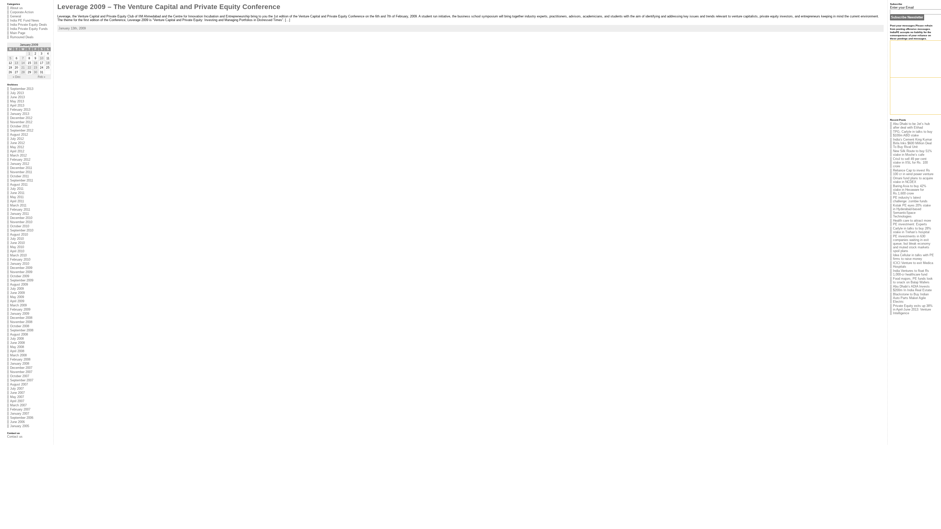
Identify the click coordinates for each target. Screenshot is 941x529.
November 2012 (21, 122)
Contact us (15, 436)
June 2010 (17, 243)
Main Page (17, 33)
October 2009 (19, 276)
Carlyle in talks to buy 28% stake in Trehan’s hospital (912, 230)
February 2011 (20, 209)
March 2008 (18, 355)
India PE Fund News (24, 20)
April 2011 (17, 201)
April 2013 (17, 105)
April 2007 (17, 401)
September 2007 (21, 380)
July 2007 (17, 388)
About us (16, 8)
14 (23, 62)
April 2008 (17, 351)
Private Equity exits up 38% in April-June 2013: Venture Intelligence (913, 309)
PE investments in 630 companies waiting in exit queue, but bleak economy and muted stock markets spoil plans (911, 243)
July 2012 (17, 139)
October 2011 (19, 176)
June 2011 (17, 193)
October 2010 (19, 226)
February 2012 (20, 159)
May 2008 (17, 347)
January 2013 (19, 114)
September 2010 (21, 230)
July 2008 (17, 338)
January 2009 (19, 313)
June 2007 (17, 393)
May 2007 (17, 397)
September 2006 (21, 418)
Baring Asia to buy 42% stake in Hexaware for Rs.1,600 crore (909, 189)
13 (16, 62)
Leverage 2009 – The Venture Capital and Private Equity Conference (168, 7)
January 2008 (19, 363)
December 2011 (21, 168)
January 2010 (19, 263)
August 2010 (19, 234)
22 (29, 67)
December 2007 (21, 368)
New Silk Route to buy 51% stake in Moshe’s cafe (912, 152)
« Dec (17, 76)
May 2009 (17, 297)
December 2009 (21, 268)
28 (23, 72)
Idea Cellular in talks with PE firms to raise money (913, 257)
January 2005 (19, 426)
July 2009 (17, 288)
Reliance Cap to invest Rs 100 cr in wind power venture (913, 172)
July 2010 (17, 238)
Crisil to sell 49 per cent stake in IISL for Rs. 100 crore (910, 162)
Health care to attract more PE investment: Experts (912, 222)
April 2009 (17, 301)
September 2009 (21, 280)
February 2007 (20, 409)
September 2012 (21, 130)
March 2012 (18, 155)
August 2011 (19, 184)
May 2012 (17, 147)
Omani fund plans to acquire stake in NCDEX (913, 180)
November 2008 (21, 322)
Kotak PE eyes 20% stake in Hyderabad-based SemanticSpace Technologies (912, 211)
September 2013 (21, 89)
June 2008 (17, 343)
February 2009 (20, 309)
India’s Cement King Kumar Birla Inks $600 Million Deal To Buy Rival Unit (912, 143)
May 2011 (17, 197)
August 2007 (19, 384)
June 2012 (17, 143)
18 (48, 62)
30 (35, 72)
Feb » (41, 76)
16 (35, 62)
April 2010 (17, 251)
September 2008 (21, 330)
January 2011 (19, 214)
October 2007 (19, 376)
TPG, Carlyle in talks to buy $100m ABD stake (912, 133)
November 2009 (21, 272)
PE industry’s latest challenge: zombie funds (910, 199)
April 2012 (17, 151)
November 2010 (21, 222)
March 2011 (18, 205)
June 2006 (17, 422)
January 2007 (19, 413)
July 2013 (17, 93)
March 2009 (18, 305)
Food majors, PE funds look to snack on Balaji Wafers (913, 280)
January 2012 (19, 164)
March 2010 (18, 255)
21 (23, 67)
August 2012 (19, 134)
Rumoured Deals (22, 37)
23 (35, 67)
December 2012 (21, 118)
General (15, 16)
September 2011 (21, 180)
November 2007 (21, 372)
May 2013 (17, 101)
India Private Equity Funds (29, 29)
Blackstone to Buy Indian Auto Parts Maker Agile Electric (911, 297)
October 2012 (19, 126)
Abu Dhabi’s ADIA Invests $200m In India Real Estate (912, 288)
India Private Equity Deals (28, 24)
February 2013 (20, 109)
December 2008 (21, 318)
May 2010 (17, 247)
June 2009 (17, 293)
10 (41, 58)
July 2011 (17, 189)
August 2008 (19, 334)
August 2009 (19, 284)
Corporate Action (22, 12)
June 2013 (17, 97)
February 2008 (20, 359)
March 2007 (18, 405)
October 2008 (19, 326)
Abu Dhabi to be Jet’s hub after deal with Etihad (911, 125)
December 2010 (21, 218)
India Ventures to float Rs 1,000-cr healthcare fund (911, 272)
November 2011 (21, 172)
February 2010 (20, 259)
